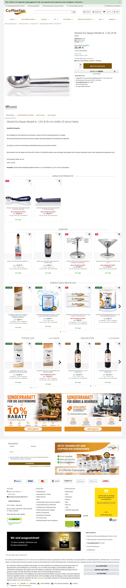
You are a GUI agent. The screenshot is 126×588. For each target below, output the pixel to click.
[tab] (10, 115)
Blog (66, 502)
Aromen (116, 559)
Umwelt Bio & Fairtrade (43, 515)
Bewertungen (52, 115)
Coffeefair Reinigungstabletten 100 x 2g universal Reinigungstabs (108, 315)
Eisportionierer (34, 23)
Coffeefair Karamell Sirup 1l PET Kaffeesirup (78, 371)
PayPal (75, 583)
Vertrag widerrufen (73, 516)
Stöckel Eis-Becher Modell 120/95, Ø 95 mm (108, 262)
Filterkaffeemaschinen (73, 562)
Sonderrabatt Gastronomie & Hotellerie (48, 502)
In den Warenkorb (98, 66)
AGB (66, 494)
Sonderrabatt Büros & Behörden (46, 505)
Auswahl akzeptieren (101, 569)
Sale (100, 19)
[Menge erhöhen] (80, 64)
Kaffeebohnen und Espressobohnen (76, 559)
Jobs (66, 507)
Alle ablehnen (101, 573)
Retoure (67, 499)
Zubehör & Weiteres (85, 19)
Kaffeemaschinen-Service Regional (47, 520)
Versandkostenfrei (93, 543)
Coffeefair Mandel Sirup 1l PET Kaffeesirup (108, 371)
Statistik (22, 583)
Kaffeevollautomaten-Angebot (45, 510)
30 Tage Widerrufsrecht (76, 6)
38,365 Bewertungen (106, 515)
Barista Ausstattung (42, 512)
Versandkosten (89, 58)
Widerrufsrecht (41, 497)
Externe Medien (45, 583)
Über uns (68, 505)
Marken (112, 19)
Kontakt (85, 516)
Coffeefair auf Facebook (113, 6)
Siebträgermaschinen (86, 562)
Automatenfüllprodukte (93, 559)
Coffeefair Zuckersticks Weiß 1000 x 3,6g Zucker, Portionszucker (78, 315)
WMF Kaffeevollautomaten (58, 562)
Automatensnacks (105, 559)
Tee (55, 19)
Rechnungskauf (34, 6)
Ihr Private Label (41, 518)
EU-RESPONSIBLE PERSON (25, 115)
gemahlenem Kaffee (60, 559)
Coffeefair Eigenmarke (72, 510)
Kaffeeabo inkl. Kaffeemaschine (46, 507)
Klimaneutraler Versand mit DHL (54, 6)
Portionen (67, 19)
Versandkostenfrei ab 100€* (16, 6)
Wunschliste (80, 75)
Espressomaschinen (113, 562)
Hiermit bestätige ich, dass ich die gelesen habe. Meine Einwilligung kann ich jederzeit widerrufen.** (29, 458)
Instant (44, 19)
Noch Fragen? (40, 115)
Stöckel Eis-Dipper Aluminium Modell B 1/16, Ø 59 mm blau (48, 208)
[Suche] (74, 12)
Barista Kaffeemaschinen (100, 562)
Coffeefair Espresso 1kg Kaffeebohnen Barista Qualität (48, 371)
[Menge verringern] (80, 67)
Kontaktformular (14, 501)
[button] (96, 72)
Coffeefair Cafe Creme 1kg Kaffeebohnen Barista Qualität (18, 371)
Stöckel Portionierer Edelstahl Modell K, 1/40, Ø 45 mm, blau (18, 208)
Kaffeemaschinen (28, 19)
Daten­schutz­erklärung (24, 580)
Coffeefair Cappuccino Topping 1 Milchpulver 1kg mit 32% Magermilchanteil (18, 316)
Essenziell (13, 583)
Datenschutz (69, 491)
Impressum (68, 497)
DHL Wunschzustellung (61, 583)
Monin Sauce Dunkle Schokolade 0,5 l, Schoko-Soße (48, 262)
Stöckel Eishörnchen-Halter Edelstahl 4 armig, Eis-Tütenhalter (78, 262)
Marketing (33, 583)
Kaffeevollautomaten (45, 562)
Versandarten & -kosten (43, 494)
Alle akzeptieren (101, 566)
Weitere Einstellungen (24, 585)
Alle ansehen (54, 338)
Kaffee (12, 19)
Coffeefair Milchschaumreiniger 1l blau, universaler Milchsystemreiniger (48, 315)
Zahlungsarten (40, 491)
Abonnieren (30, 463)
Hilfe (37, 499)
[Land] (104, 11)
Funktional (13, 585)
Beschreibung (10, 115)
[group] (48, 245)
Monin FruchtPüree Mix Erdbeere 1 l (18, 261)
